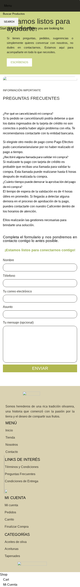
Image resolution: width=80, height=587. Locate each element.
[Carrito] (77, 5)
